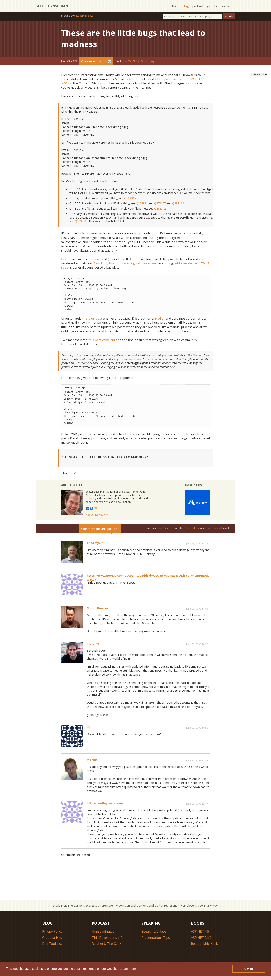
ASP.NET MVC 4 (202, 937)
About (89, 515)
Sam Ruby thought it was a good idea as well (125, 263)
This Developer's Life (107, 937)
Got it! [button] (248, 968)
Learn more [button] (128, 968)
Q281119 (178, 203)
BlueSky (162, 528)
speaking (227, 6)
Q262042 (160, 208)
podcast (197, 6)
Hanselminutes (103, 931)
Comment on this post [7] (96, 61)
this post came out (101, 340)
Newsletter (101, 515)
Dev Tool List (52, 943)
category (79, 15)
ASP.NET (132, 61)
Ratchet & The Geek (106, 943)
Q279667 (160, 203)
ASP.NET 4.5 (200, 931)
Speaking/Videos (153, 931)
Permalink (192, 528)
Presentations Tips (155, 937)
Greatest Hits (52, 937)
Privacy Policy (52, 931)
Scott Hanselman (52, 6)
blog (185, 6)
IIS (141, 61)
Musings (150, 61)
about (175, 6)
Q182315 (130, 198)
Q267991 (142, 203)
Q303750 (80, 221)
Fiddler (160, 318)
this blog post (92, 318)
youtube (212, 6)
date (90, 15)
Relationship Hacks (205, 943)
